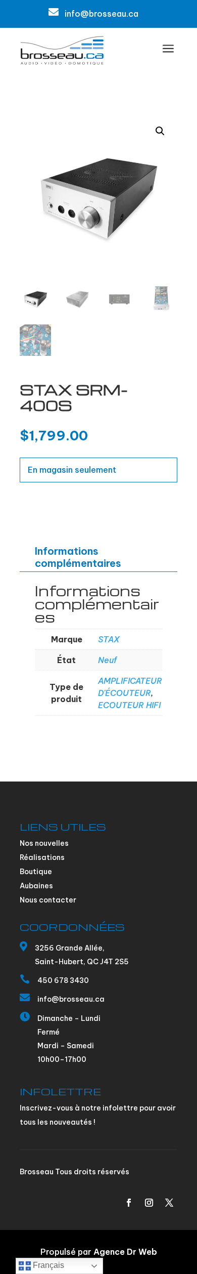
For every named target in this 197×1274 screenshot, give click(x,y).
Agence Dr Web (125, 1252)
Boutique (36, 871)
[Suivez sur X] (169, 1203)
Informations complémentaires (78, 557)
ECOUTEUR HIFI (129, 705)
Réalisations (42, 857)
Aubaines (36, 885)
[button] (160, 131)
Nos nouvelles (44, 843)
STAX (108, 639)
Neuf (107, 660)
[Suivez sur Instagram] (149, 1203)
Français (47, 1265)
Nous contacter (48, 900)
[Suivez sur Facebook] (129, 1203)
